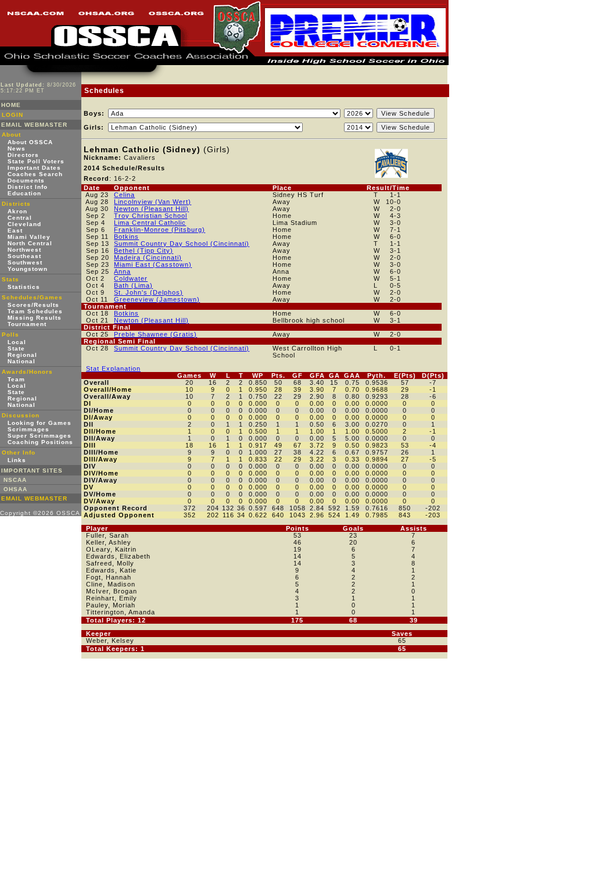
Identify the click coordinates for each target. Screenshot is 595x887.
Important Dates (34, 167)
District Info (28, 187)
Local (17, 342)
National (21, 361)
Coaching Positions (40, 442)
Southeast (24, 256)
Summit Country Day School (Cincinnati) (181, 243)
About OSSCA (30, 142)
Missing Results (35, 317)
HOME (11, 105)
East (15, 230)
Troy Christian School (150, 215)
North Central (30, 243)
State (16, 348)
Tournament (27, 324)
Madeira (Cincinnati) (148, 257)
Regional (22, 355)
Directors (23, 155)
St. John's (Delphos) (148, 292)
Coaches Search (35, 174)
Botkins (126, 236)
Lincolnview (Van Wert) (152, 201)
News (17, 148)
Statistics (24, 287)
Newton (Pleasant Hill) (151, 208)
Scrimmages (28, 429)
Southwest (25, 262)
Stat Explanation (113, 368)
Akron (17, 211)
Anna (122, 271)
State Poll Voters (36, 161)
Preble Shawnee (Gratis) (155, 334)
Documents (26, 180)
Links (17, 460)
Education (24, 193)
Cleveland (24, 224)
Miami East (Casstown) (153, 264)
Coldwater (131, 278)
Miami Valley (29, 237)
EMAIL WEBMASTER (34, 124)
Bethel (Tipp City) (143, 250)
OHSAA (15, 489)
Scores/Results (33, 305)
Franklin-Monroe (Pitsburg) (159, 229)
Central (20, 217)
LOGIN (12, 115)
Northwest (24, 249)
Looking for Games (39, 423)
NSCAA (15, 480)
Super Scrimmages (39, 435)
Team (16, 379)
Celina (124, 194)
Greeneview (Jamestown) (157, 299)
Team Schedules (35, 311)
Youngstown (28, 269)
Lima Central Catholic (150, 222)
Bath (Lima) (133, 285)
